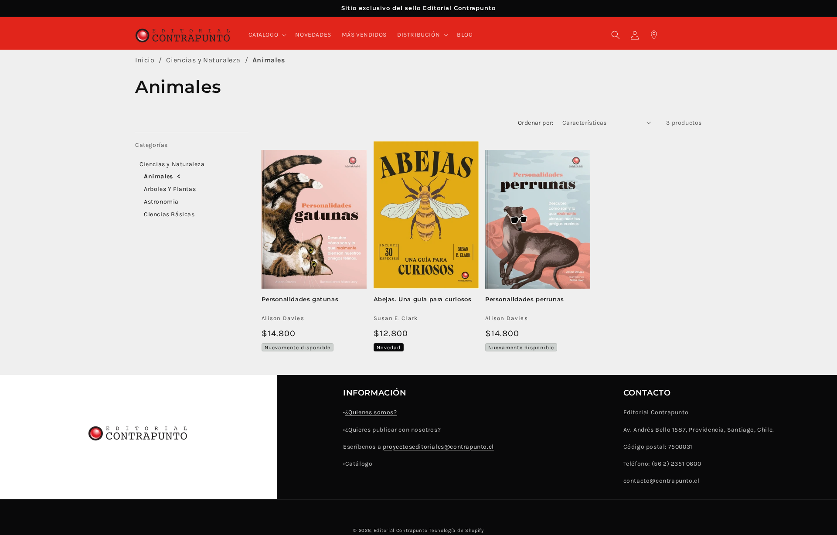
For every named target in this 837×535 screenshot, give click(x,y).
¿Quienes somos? (371, 412)
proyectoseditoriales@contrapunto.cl (438, 446)
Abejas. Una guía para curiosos (423, 299)
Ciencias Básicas (169, 214)
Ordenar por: (536, 122)
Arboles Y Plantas (170, 189)
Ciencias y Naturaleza (204, 60)
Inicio (145, 60)
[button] (266, 35)
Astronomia (161, 201)
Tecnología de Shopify (456, 530)
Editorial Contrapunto (401, 530)
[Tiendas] (653, 35)
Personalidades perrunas (524, 299)
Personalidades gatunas (300, 299)
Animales (268, 60)
